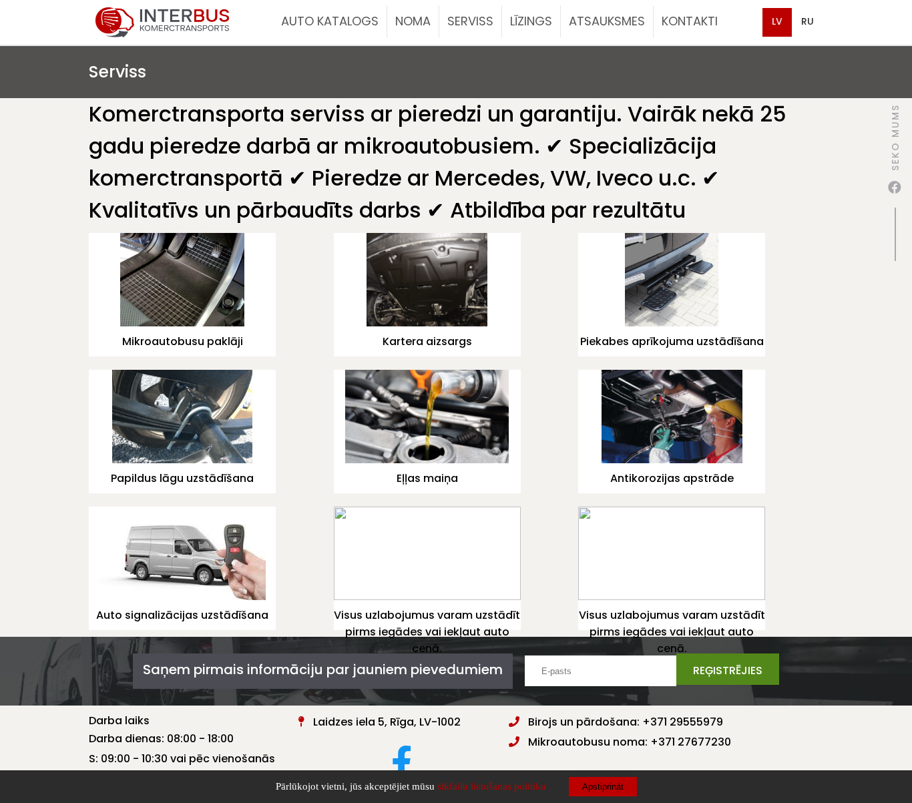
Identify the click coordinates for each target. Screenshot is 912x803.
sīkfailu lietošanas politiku (491, 786)
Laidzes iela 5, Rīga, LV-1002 (387, 722)
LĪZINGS (531, 21)
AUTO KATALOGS (330, 21)
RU (807, 21)
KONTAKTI (690, 21)
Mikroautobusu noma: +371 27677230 (629, 742)
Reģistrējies (727, 670)
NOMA (413, 21)
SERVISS (470, 21)
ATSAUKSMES (607, 21)
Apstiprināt (603, 787)
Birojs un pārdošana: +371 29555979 (625, 722)
